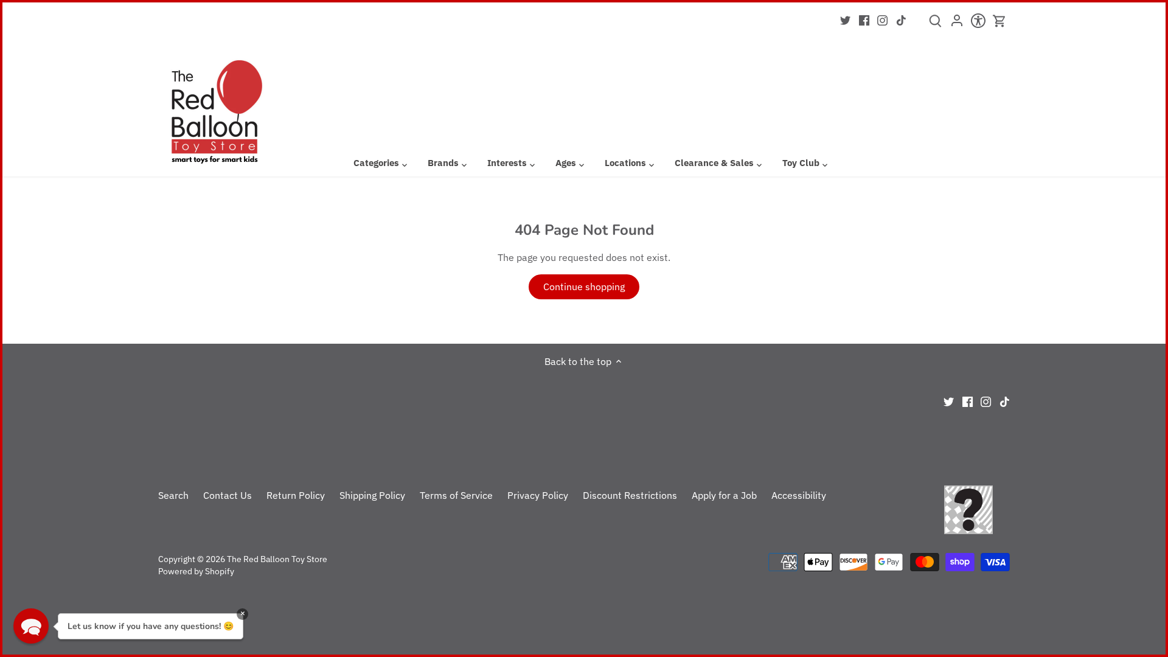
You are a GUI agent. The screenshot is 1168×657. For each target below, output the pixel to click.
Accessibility (798, 495)
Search (173, 495)
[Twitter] (845, 19)
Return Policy (295, 495)
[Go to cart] (999, 21)
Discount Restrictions (630, 495)
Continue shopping (584, 286)
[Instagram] (882, 19)
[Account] (956, 24)
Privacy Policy (537, 495)
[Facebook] (864, 19)
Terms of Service (456, 495)
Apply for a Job (724, 495)
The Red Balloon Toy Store (277, 559)
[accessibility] (978, 24)
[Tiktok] (901, 19)
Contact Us (227, 495)
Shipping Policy (372, 495)
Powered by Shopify (196, 571)
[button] (31, 626)
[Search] (935, 25)
